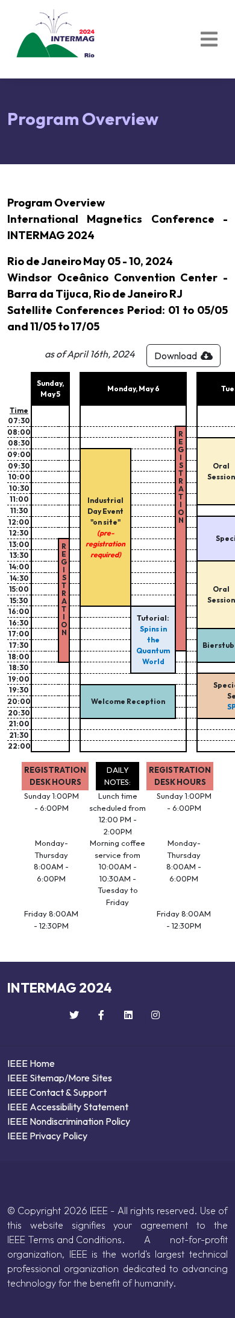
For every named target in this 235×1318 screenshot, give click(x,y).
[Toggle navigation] (210, 39)
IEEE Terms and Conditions (64, 1239)
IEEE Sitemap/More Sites (59, 1078)
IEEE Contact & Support (57, 1092)
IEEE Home (31, 1063)
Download (177, 356)
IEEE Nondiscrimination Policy (68, 1121)
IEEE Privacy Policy (47, 1136)
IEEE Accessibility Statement (67, 1107)
